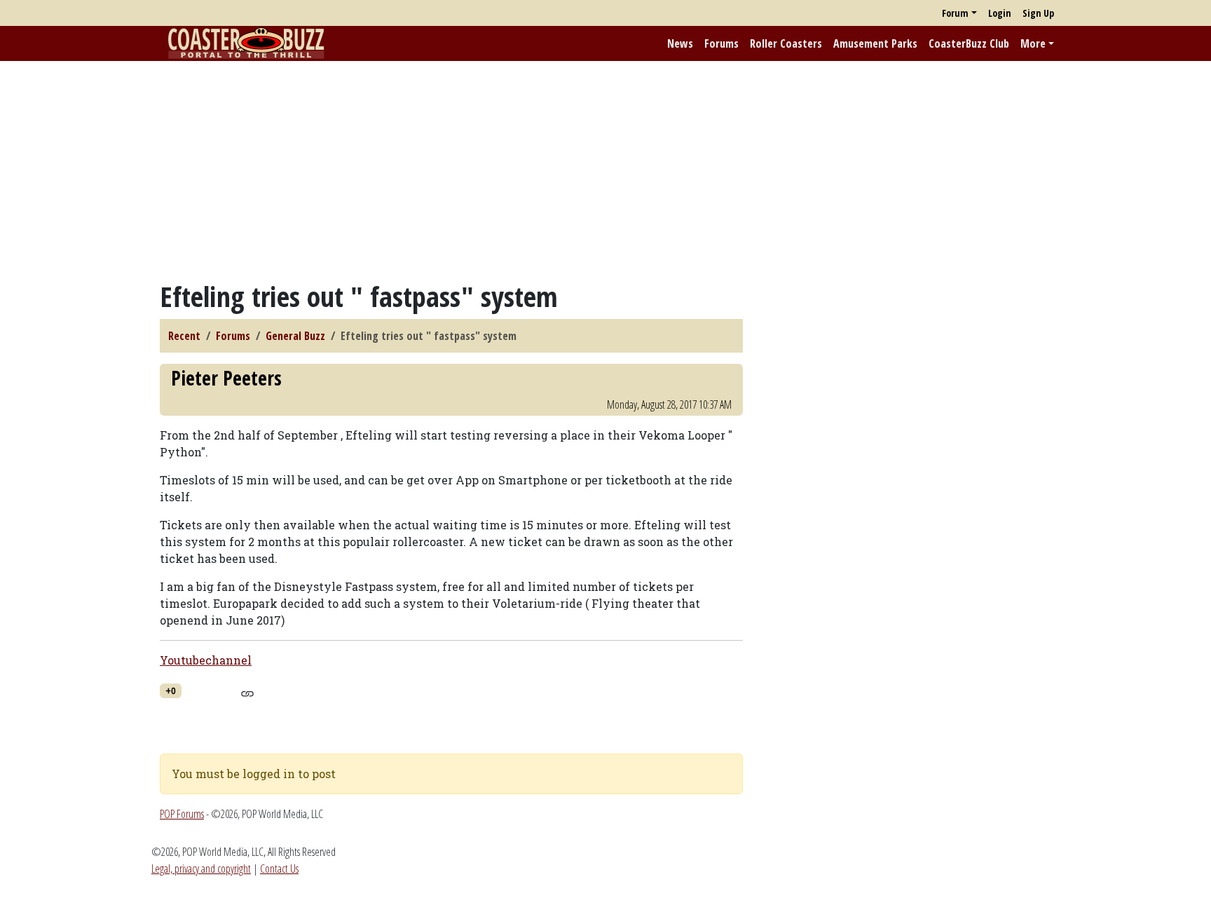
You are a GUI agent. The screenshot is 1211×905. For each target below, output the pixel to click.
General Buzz (295, 335)
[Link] (247, 692)
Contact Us (279, 868)
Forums (721, 43)
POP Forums (182, 814)
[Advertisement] (605, 170)
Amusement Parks (875, 43)
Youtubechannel (206, 660)
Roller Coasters (786, 43)
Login (999, 13)
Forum (955, 13)
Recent (184, 335)
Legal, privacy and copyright (201, 868)
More (1033, 43)
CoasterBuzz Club (969, 43)
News (680, 43)
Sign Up (1038, 13)
